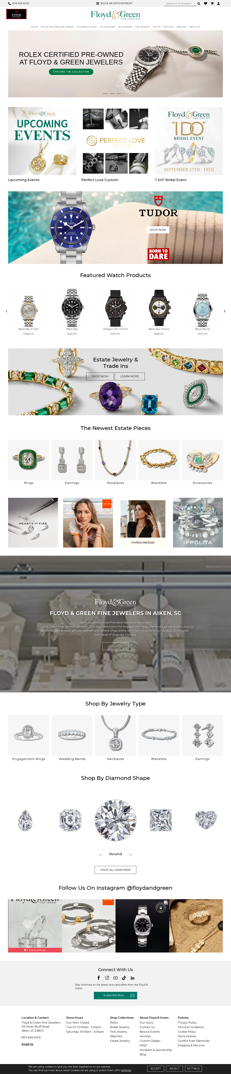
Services (145, 1036)
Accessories (202, 483)
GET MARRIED (125, 26)
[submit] (199, 3)
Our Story (146, 1022)
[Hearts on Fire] (33, 522)
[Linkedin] (132, 977)
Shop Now (158, 230)
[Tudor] (16, 14)
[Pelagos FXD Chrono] (115, 307)
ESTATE (157, 26)
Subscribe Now (113, 995)
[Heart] (205, 820)
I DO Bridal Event (87, 26)
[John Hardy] (88, 522)
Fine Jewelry (118, 1031)
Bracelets (159, 483)
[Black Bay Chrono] (158, 307)
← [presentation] (101, 854)
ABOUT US (194, 26)
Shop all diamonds (115, 870)
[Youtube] (115, 977)
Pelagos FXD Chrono (115, 329)
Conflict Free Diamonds (193, 1040)
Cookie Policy (187, 1031)
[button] (105, 93)
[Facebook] (99, 977)
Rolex (114, 1022)
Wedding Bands (72, 759)
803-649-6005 (31, 1037)
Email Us (27, 1044)
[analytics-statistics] (146, 550)
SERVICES (182, 26)
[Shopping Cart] (212, 3)
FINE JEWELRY (142, 26)
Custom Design (150, 1040)
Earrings (72, 483)
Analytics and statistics (92, 550)
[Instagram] (107, 977)
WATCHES (168, 26)
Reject (174, 1068)
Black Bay (72, 329)
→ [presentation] (130, 854)
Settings (193, 1068)
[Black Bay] (72, 307)
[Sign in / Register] (219, 3)
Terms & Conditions (191, 1027)
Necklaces (115, 483)
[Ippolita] (198, 522)
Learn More (129, 376)
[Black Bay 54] (202, 307)
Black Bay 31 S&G (28, 329)
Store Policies (187, 1036)
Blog (143, 1054)
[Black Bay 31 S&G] (28, 307)
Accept (156, 1068)
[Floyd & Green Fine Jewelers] (115, 14)
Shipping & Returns (191, 1045)
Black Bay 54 (202, 329)
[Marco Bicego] (143, 522)
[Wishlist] (206, 3)
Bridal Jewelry (119, 1027)
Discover (150, 70)
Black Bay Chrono (158, 329)
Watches (116, 1036)
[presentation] (6, 311)
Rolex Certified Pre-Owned (57, 26)
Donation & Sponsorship (156, 1050)
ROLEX (34, 26)
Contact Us (147, 1027)
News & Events (150, 1031)
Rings (28, 483)
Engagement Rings (28, 759)
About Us (115, 646)
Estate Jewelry (120, 1040)
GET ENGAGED (107, 26)
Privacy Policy (187, 1022)
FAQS (143, 1045)
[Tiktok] (124, 977)
